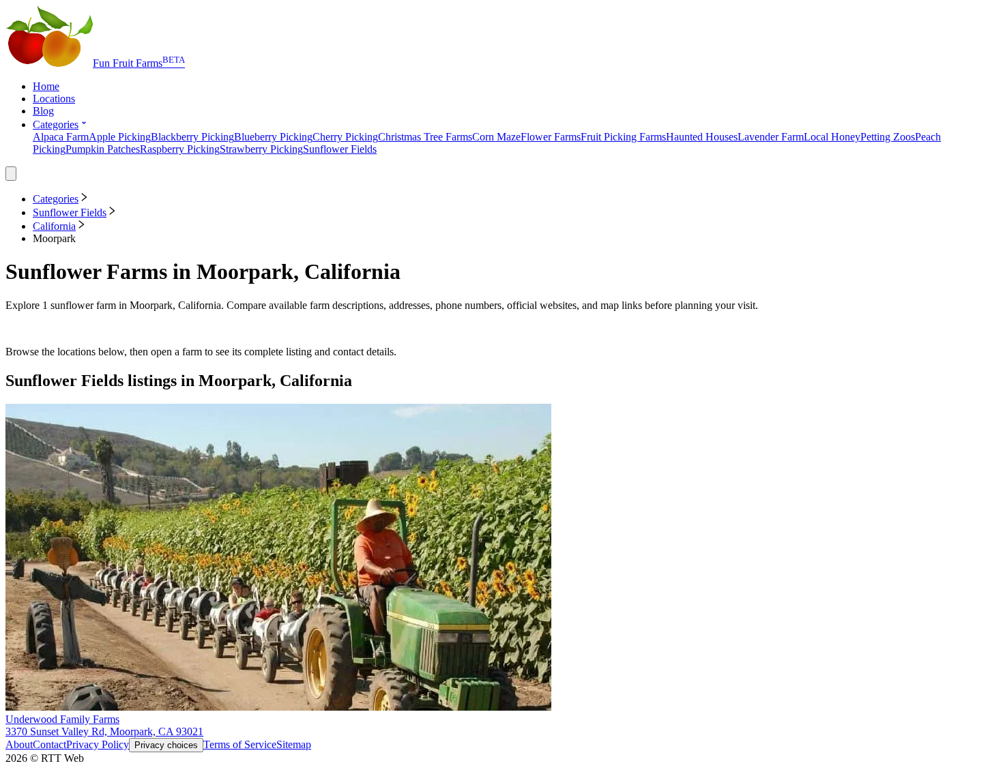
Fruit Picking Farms (623, 137)
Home (46, 86)
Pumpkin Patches (103, 149)
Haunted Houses (702, 137)
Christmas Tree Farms (425, 137)
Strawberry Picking (261, 149)
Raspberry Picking (180, 149)
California (54, 226)
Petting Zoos (887, 137)
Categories (55, 124)
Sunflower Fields (340, 149)
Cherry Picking (345, 137)
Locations (54, 98)
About (19, 744)
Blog (43, 111)
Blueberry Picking (273, 137)
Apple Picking (120, 137)
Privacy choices (166, 745)
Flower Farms (551, 137)
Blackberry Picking (192, 137)
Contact (49, 744)
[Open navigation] (10, 173)
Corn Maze (496, 137)
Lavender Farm (771, 137)
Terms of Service (239, 744)
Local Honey (832, 137)
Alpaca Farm (61, 137)
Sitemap (293, 744)
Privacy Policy (97, 744)
